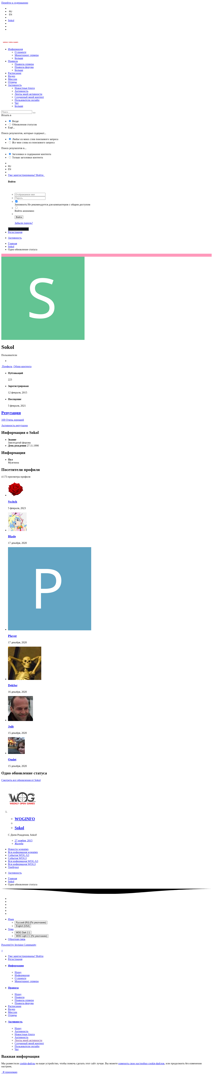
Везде (15, 121)
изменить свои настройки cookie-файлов (141, 1063)
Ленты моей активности (28, 94)
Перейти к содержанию (14, 2)
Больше (19, 58)
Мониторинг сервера (27, 55)
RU (10, 11)
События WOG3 (17, 858)
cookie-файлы (27, 1063)
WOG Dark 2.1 (23, 932)
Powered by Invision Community (18, 944)
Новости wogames (18, 849)
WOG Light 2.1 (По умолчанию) (31, 936)
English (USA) (23, 926)
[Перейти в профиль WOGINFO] (22, 811)
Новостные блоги (25, 88)
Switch (12, 501)
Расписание (14, 73)
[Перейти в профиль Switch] (15, 495)
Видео (11, 76)
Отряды (12, 82)
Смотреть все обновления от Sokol (21, 780)
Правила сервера (24, 64)
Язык (11, 919)
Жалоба (19, 843)
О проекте (20, 52)
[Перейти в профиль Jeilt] (20, 720)
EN (10, 14)
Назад (18, 972)
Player (12, 636)
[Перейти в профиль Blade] (17, 530)
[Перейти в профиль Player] (49, 629)
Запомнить (21, 204)
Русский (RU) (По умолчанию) (31, 922)
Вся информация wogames (23, 852)
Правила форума (24, 67)
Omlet (12, 759)
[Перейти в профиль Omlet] (16, 753)
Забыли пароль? (24, 223)
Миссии (12, 79)
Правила (13, 61)
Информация (15, 49)
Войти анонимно (24, 210)
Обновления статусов (24, 124)
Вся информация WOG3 (22, 864)
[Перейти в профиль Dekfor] (24, 679)
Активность (15, 85)
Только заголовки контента (27, 157)
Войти (19, 217)
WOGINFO (25, 819)
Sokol (19, 828)
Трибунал (13, 867)
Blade (12, 536)
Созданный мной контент (29, 97)
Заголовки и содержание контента (31, 154)
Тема (10, 929)
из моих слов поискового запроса (35, 139)
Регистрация (15, 232)
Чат (17, 103)
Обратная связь (16, 939)
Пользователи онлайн (27, 100)
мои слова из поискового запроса (33, 142)
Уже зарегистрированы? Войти (26, 175)
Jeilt (11, 726)
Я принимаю (9, 1072)
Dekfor (12, 685)
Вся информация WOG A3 (23, 861)
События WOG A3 (18, 855)
